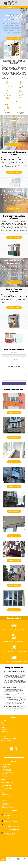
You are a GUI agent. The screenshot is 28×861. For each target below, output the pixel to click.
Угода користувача (6, 740)
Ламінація (4, 776)
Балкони (3, 779)
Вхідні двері (5, 792)
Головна (3, 720)
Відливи (4, 801)
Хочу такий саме (14, 412)
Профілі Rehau (5, 767)
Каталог (3, 727)
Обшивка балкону (6, 785)
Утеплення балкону (7, 784)
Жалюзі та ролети (6, 803)
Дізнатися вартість (14, 38)
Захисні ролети (6, 804)
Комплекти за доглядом (8, 807)
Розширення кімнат (7, 788)
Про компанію (5, 743)
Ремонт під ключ (6, 787)
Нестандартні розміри (7, 772)
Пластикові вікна (6, 764)
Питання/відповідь (6, 734)
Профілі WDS (5, 766)
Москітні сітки (5, 806)
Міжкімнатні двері (6, 794)
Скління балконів (6, 781)
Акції (2, 722)
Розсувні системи (6, 769)
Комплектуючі (5, 797)
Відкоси (4, 800)
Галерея (3, 729)
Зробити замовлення (7, 725)
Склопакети (5, 775)
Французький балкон (7, 782)
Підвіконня (5, 798)
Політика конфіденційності (9, 738)
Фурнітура (4, 773)
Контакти (4, 736)
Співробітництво (6, 731)
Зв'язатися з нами (14, 756)
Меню (3, 859)
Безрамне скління (6, 770)
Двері (3, 791)
